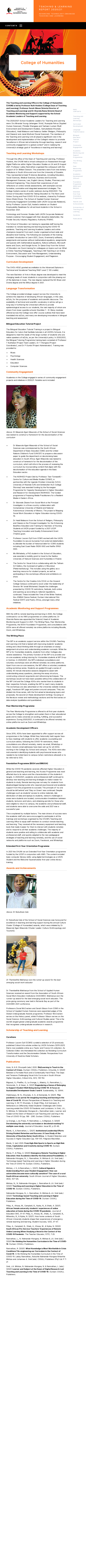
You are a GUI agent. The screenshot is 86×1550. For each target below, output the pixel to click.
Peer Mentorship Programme (77, 168)
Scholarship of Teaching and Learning (78, 209)
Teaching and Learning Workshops (78, 118)
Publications (77, 218)
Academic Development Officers (78, 176)
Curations (76, 215)
